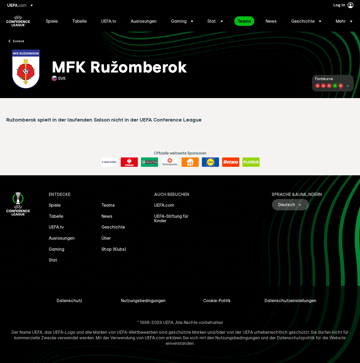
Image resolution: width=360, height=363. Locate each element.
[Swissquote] (169, 162)
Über (106, 238)
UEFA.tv (56, 227)
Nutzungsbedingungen (143, 300)
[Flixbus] (251, 162)
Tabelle (56, 216)
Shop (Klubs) (113, 249)
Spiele (55, 205)
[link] (51, 21)
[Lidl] (210, 162)
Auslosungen (62, 238)
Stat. (53, 260)
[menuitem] (52, 21)
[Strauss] (129, 162)
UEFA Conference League (18, 21)
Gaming (56, 249)
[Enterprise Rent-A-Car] (149, 162)
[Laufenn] (109, 162)
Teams (108, 205)
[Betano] (230, 162)
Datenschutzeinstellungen (290, 300)
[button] (182, 21)
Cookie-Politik (217, 300)
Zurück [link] (18, 41)
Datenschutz (69, 300)
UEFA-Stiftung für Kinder (171, 218)
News (107, 216)
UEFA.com (164, 205)
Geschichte (113, 227)
